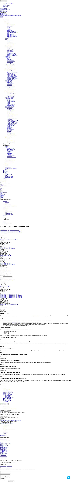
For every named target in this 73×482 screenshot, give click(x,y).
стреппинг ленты (36, 315)
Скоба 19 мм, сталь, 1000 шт (5, 286)
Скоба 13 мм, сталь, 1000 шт (5, 255)
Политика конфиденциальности (6, 466)
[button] (3, 1)
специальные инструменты (17, 322)
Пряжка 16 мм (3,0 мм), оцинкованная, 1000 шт (9, 304)
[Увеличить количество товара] (0, 261)
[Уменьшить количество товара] (1, 261)
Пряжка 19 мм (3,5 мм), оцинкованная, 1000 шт (9, 239)
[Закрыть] (13, 480)
